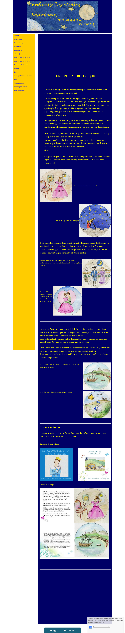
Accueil (16, 35)
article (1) (17, 54)
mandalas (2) (18, 50)
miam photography (19, 90)
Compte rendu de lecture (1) (22, 57)
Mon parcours (18, 39)
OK (91, 627)
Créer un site (69, 630)
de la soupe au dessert (20, 87)
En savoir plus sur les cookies (101, 627)
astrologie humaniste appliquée (23, 76)
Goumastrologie (19, 83)
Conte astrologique (19, 43)
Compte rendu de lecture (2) (22, 61)
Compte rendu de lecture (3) (22, 65)
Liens (15, 72)
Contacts (16, 68)
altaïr (15, 79)
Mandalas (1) (18, 46)
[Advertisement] (24, 142)
